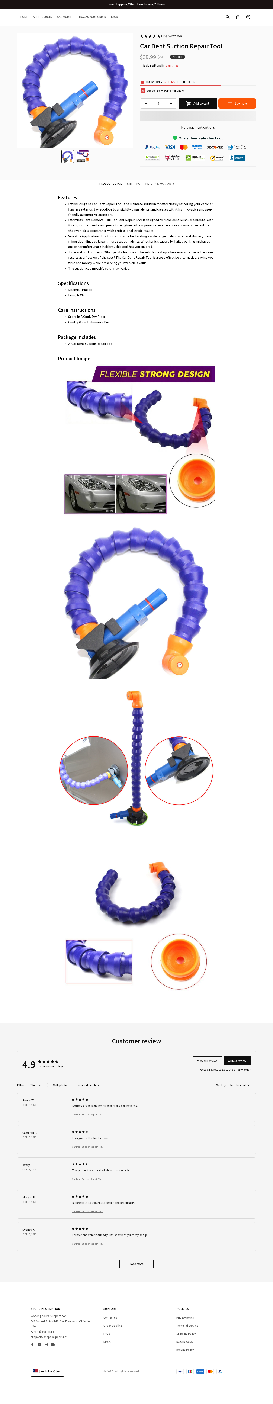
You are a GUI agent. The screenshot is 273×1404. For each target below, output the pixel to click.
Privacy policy (185, 1318)
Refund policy (185, 1350)
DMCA (107, 1342)
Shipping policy (186, 1334)
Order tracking (112, 1325)
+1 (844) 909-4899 (42, 1331)
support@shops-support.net (49, 1337)
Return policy (184, 1342)
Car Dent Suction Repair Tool (87, 1114)
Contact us (110, 1318)
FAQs (106, 1334)
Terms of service (187, 1325)
